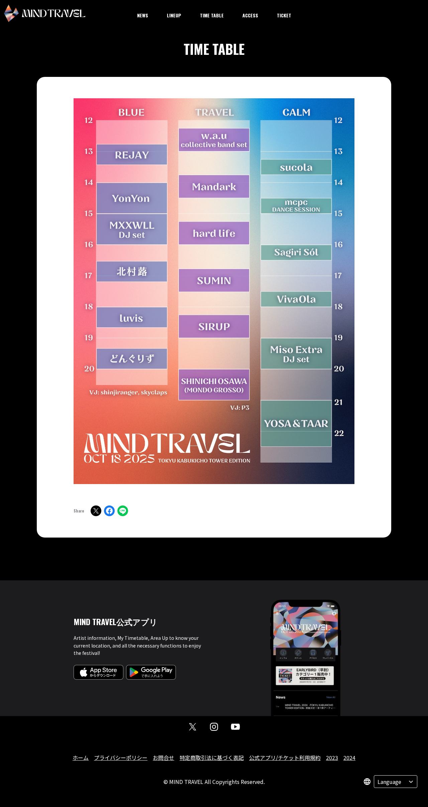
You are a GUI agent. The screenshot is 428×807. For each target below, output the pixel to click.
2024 (349, 758)
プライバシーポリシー (120, 758)
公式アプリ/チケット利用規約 (285, 758)
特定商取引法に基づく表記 (212, 758)
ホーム (81, 758)
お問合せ (163, 758)
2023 (332, 758)
